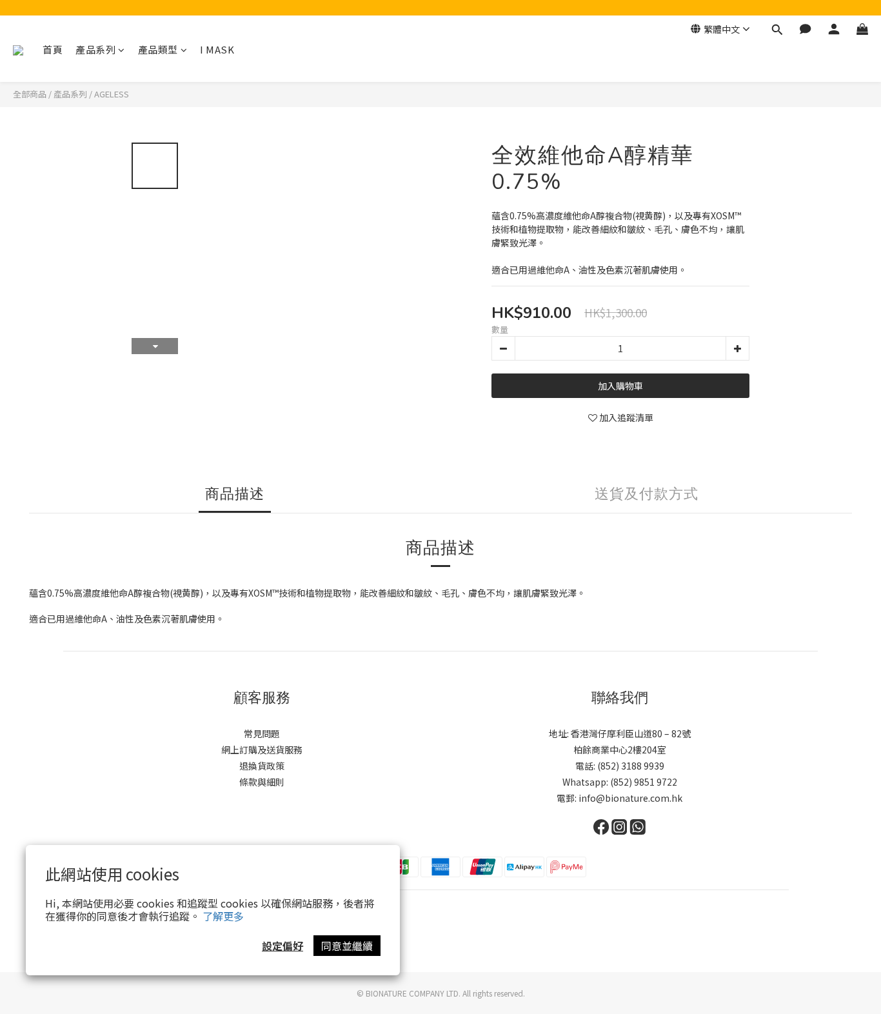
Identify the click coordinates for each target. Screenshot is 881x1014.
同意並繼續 (347, 945)
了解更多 (223, 916)
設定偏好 (282, 945)
